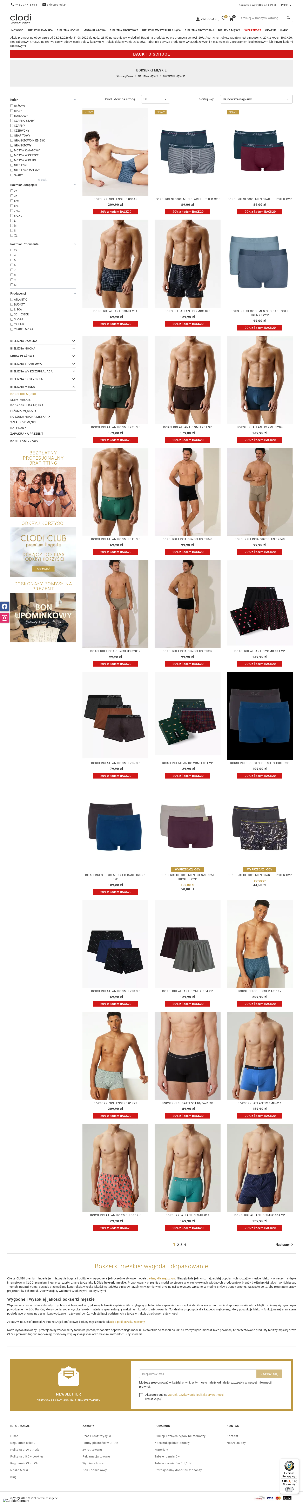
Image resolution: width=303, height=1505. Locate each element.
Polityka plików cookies (26, 1456)
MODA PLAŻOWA (94, 30)
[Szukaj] (288, 17)
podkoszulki (124, 1322)
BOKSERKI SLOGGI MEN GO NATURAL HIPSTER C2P (188, 877)
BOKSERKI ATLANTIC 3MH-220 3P (115, 991)
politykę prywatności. (210, 1395)
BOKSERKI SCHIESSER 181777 (115, 1103)
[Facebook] (4, 606)
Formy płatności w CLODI (100, 1443)
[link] (72, 341)
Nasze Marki (19, 1470)
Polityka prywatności (25, 1450)
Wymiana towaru (94, 1463)
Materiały (161, 1450)
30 (145, 99)
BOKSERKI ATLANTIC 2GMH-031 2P (187, 763)
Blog (13, 1477)
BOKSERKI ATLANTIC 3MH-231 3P (115, 427)
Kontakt (232, 1436)
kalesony (139, 1322)
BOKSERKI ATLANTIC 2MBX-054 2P (187, 991)
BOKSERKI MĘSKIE (23, 394)
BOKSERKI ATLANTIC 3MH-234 (115, 311)
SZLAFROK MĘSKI (23, 422)
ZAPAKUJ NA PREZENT (26, 433)
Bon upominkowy (94, 1470)
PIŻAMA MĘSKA (21, 411)
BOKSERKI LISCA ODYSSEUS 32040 (187, 539)
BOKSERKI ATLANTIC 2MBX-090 (188, 311)
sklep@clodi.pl (56, 4)
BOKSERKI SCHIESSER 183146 (115, 199)
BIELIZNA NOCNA (68, 30)
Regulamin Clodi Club (25, 1463)
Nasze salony (236, 1443)
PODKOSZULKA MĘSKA (26, 405)
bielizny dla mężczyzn (161, 1278)
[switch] (289, 1489)
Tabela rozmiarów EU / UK (173, 1463)
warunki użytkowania (181, 1395)
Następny (283, 1244)
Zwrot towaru (92, 1450)
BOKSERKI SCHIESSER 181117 (260, 991)
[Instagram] (4, 618)
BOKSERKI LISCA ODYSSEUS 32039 (115, 651)
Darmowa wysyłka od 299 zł (257, 5)
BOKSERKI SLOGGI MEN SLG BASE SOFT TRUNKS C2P (260, 313)
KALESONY (18, 428)
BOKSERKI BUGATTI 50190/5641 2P (187, 1103)
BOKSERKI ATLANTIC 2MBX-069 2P (259, 1215)
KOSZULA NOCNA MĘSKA (28, 416)
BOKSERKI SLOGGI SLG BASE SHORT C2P (259, 763)
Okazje (270, 30)
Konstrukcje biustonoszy (172, 1443)
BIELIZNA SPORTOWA (124, 30)
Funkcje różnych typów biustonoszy (180, 1436)
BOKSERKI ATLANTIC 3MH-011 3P (115, 539)
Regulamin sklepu (22, 1443)
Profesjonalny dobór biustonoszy (178, 1470)
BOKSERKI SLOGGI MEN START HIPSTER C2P (187, 199)
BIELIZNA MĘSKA (229, 30)
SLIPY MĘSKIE (20, 400)
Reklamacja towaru (96, 1456)
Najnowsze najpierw (237, 99)
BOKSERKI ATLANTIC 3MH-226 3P (115, 763)
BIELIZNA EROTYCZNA (199, 30)
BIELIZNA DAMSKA (40, 30)
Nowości (17, 30)
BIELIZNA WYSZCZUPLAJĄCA (161, 30)
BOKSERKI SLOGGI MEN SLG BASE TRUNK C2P (115, 877)
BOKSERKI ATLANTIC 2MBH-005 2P (115, 1215)
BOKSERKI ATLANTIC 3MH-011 (260, 1103)
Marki (284, 30)
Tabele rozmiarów (167, 1456)
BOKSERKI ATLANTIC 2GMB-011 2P (259, 651)
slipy (113, 1322)
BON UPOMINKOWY (24, 441)
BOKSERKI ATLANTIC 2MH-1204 (260, 427)
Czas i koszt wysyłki (96, 1436)
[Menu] (296, 1461)
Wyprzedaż (252, 30)
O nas (14, 1436)
